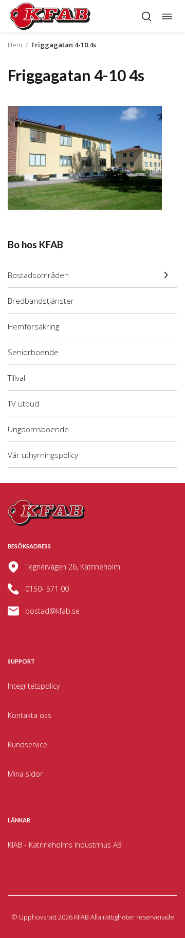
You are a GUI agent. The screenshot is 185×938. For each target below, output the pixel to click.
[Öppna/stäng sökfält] (146, 16)
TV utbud (23, 403)
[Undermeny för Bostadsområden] (166, 275)
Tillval (16, 378)
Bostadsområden (38, 275)
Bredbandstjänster (41, 301)
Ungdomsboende (38, 429)
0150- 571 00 (47, 589)
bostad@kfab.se (52, 611)
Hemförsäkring (33, 326)
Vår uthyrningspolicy (43, 455)
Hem (15, 44)
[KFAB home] (50, 16)
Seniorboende (33, 352)
